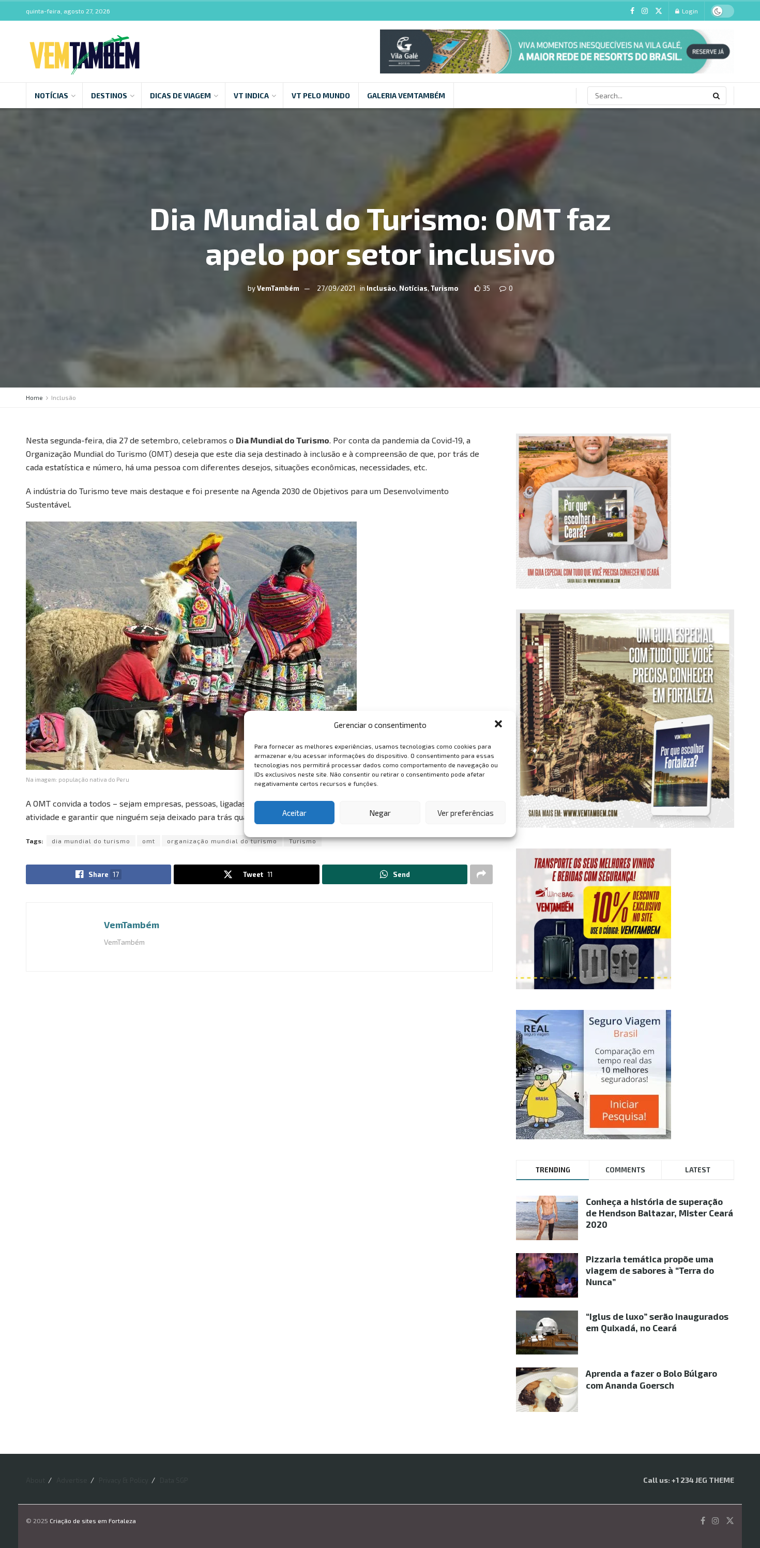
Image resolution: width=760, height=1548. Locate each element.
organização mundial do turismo (222, 840)
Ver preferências (465, 812)
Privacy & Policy (123, 1480)
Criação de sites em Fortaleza (93, 1520)
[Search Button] (717, 95)
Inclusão (381, 288)
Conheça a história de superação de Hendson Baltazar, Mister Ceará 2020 (659, 1212)
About (35, 1480)
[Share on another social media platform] (481, 874)
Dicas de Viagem (180, 95)
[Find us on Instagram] (645, 11)
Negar (380, 812)
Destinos (109, 95)
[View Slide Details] (557, 51)
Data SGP (174, 1480)
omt (148, 840)
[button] (499, 725)
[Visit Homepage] (84, 52)
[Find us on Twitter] (658, 11)
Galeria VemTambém (406, 95)
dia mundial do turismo (91, 840)
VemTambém (278, 288)
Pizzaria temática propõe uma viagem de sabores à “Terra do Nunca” (650, 1270)
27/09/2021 (336, 288)
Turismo (445, 288)
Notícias (51, 95)
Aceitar (294, 812)
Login (689, 10)
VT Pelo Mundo (321, 95)
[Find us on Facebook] (632, 11)
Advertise (71, 1480)
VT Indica (251, 95)
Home (34, 397)
